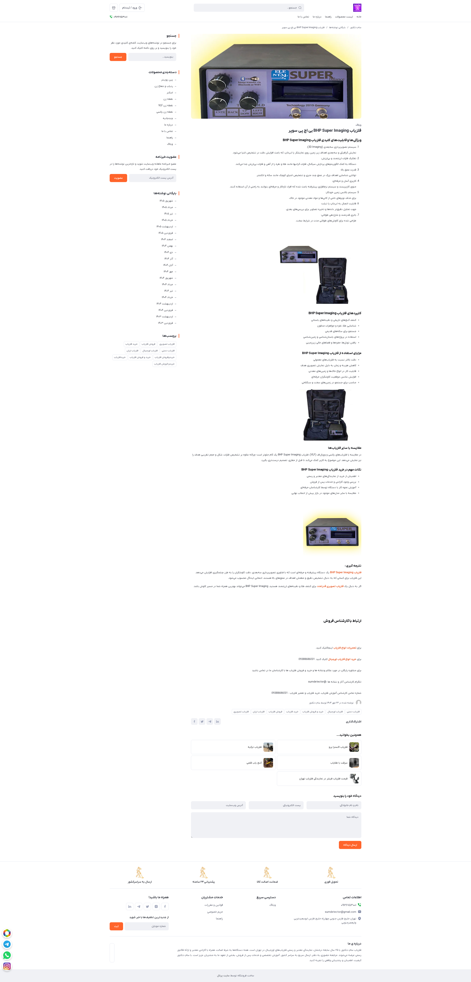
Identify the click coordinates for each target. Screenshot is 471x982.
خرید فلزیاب (292, 711)
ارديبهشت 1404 (164, 304)
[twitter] (147, 906)
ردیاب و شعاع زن (164, 86)
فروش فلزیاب (275, 711)
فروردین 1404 (165, 310)
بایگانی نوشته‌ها (337, 27)
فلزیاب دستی (353, 711)
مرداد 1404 (167, 284)
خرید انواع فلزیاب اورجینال (341, 659)
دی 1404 (168, 252)
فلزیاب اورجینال (335, 711)
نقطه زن (168, 99)
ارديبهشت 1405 (164, 226)
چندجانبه (168, 118)
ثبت (116, 926)
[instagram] (7, 966)
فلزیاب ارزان (259, 711)
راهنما (170, 137)
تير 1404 (168, 291)
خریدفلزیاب (120, 357)
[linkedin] (129, 906)
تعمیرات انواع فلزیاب (345, 648)
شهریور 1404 (166, 278)
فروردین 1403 (165, 323)
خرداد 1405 (167, 220)
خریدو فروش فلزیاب (164, 363)
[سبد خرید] (114, 8)
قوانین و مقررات (214, 905)
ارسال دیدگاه (350, 845)
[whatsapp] (7, 955)
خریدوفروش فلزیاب (165, 357)
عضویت (118, 178)
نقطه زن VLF (165, 105)
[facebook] (165, 906)
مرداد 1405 (167, 207)
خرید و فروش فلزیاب (312, 711)
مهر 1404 (168, 271)
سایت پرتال (223, 975)
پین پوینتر (167, 80)
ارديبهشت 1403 (164, 316)
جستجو (118, 57)
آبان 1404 (168, 265)
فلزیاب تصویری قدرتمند (330, 586)
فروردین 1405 (165, 233)
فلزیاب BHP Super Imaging (345, 572)
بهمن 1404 (167, 246)
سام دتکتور (355, 27)
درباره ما (168, 125)
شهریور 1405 (166, 201)
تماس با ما (167, 131)
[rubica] (7, 933)
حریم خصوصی (215, 912)
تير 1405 (168, 214)
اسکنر (170, 92)
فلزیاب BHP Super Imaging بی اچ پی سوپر (303, 27)
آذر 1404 (168, 259)
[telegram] (7, 944)
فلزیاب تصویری (241, 711)
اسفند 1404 (167, 239)
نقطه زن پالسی (164, 112)
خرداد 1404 (167, 297)
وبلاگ (358, 125)
